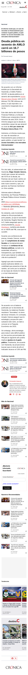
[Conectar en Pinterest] (13, 394)
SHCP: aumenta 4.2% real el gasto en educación (18, 367)
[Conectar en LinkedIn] (20, 394)
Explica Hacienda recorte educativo (17, 152)
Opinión (25, 12)
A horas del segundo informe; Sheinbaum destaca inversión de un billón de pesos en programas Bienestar (17, 283)
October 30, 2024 (7, 209)
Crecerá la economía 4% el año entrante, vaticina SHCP (18, 160)
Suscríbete (7, 488)
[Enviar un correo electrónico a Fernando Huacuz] (10, 394)
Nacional (4, 12)
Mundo (19, 12)
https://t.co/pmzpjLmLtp (13, 202)
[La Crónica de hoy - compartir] (26, 156)
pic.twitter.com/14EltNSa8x (10, 204)
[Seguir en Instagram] (17, 394)
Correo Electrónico (8, 477)
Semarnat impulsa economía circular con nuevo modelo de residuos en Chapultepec (18, 295)
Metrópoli (12, 12)
